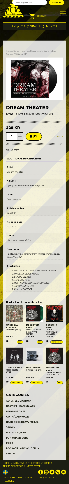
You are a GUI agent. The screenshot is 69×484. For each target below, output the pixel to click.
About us (18, 463)
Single (35, 26)
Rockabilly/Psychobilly (22, 448)
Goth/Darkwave (17, 416)
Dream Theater (15, 172)
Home (9, 51)
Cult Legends (14, 199)
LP (14, 26)
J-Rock (10, 427)
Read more (56, 342)
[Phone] (57, 473)
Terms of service (13, 466)
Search (56, 2)
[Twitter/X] (51, 473)
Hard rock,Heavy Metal (31, 51)
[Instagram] (46, 473)
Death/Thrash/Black (20, 406)
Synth (10, 453)
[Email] (63, 473)
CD (23, 26)
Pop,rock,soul (16, 432)
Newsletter (33, 466)
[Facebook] (40, 473)
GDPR (47, 463)
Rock (9, 443)
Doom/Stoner (16, 411)
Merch (51, 26)
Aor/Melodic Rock (18, 400)
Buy (33, 136)
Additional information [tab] (24, 158)
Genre (16, 51)
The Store (34, 463)
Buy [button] (20, 342)
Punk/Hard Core (17, 438)
